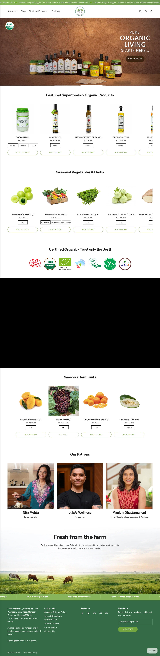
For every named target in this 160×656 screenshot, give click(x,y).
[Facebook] (82, 613)
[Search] (140, 11)
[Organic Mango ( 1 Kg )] (31, 401)
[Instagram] (94, 613)
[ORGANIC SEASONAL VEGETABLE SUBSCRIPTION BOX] (55, 196)
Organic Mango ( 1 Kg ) (30, 419)
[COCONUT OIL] (23, 119)
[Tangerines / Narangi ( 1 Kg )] (96, 401)
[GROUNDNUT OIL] (121, 119)
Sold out (63, 434)
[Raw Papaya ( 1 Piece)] (129, 401)
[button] (10, 129)
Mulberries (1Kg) (63, 419)
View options (23, 152)
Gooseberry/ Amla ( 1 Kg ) (22, 214)
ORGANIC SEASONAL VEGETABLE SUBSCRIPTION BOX (55, 214)
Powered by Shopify (30, 653)
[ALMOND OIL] (55, 119)
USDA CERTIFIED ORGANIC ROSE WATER (88, 137)
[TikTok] (106, 613)
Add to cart (55, 152)
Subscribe (127, 629)
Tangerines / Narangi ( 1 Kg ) (96, 419)
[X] (88, 613)
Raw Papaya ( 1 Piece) (129, 419)
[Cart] (145, 11)
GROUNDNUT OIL (121, 137)
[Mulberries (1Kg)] (63, 401)
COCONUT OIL (23, 137)
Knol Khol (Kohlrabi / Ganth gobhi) (121, 214)
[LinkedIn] (100, 613)
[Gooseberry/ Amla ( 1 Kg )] (23, 196)
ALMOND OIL (55, 137)
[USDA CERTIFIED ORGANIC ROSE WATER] (88, 119)
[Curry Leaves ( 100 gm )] (88, 196)
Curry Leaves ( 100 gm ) (88, 214)
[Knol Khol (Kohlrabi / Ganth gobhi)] (121, 196)
